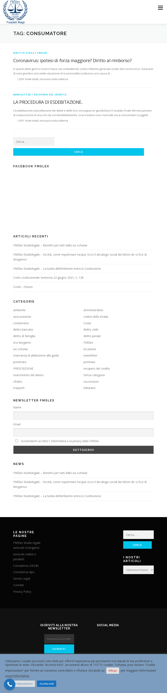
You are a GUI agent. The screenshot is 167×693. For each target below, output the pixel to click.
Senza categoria (94, 375)
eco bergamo (22, 342)
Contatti (18, 585)
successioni (91, 381)
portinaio (89, 362)
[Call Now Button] (9, 684)
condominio (21, 323)
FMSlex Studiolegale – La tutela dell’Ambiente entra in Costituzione (57, 268)
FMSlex (42, 52)
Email (16, 424)
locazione (90, 349)
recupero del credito (50, 94)
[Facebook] (103, 636)
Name (17, 407)
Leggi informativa (17, 675)
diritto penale (92, 336)
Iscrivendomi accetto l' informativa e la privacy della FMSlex (59, 441)
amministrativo (93, 310)
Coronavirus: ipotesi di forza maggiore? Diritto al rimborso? (72, 60)
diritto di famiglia (24, 336)
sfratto (17, 381)
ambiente (19, 310)
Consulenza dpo (23, 572)
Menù (160, 7)
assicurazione (22, 317)
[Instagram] (113, 636)
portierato (19, 362)
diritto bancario (23, 329)
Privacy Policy (22, 592)
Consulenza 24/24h (25, 566)
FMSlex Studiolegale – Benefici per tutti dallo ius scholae (50, 245)
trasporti (18, 388)
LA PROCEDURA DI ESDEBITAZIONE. (47, 102)
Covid (87, 323)
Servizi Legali (21, 578)
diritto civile (23, 52)
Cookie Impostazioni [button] (20, 683)
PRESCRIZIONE (23, 368)
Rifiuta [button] (113, 670)
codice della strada (96, 317)
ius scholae (20, 349)
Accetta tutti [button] (47, 683)
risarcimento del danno (28, 375)
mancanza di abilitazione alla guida (36, 355)
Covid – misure (23, 287)
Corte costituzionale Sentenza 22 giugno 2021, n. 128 (48, 277)
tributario (90, 388)
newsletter (22, 94)
